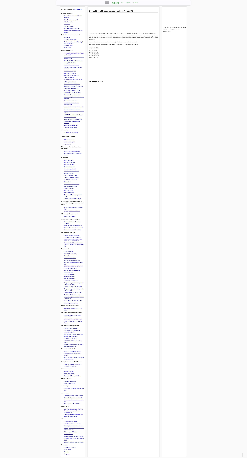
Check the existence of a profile (71, 88)
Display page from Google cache (72, 151)
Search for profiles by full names (72, 90)
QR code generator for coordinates (72, 423)
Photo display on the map (70, 253)
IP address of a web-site (70, 73)
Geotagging (67, 256)
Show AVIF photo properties (71, 303)
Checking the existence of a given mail (73, 86)
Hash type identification (70, 381)
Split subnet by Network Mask (71, 171)
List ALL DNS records (69, 77)
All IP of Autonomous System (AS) (72, 28)
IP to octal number (68, 190)
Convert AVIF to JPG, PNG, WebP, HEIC (73, 300)
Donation (128, 2)
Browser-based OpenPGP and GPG (72, 230)
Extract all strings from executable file (73, 398)
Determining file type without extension (73, 395)
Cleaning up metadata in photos (72, 260)
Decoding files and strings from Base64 (73, 227)
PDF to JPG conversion (69, 274)
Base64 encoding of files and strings (73, 225)
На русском (67, 454)
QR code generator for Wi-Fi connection (73, 436)
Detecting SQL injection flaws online (73, 319)
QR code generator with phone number (73, 426)
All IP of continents (68, 26)
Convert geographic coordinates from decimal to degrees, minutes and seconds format (73, 410)
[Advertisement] (113, 23)
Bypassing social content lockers (72, 211)
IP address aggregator (69, 166)
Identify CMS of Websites (70, 63)
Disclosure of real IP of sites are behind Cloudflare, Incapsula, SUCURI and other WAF (74, 244)
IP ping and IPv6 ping (69, 373)
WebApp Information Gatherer (71, 65)
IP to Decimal (67, 182)
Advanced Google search (70, 216)
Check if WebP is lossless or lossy (72, 295)
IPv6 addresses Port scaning (71, 336)
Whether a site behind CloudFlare (72, 235)
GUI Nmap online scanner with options (73, 334)
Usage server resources (70, 447)
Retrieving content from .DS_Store (72, 403)
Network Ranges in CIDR (70, 169)
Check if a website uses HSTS (71, 125)
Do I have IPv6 (67, 47)
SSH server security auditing (71, 132)
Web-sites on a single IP (70, 71)
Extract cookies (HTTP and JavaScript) (73, 119)
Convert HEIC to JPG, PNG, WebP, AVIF (73, 286)
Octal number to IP (68, 188)
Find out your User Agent (70, 39)
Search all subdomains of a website (72, 351)
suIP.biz (115, 2)
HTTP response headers (70, 82)
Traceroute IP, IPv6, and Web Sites (72, 376)
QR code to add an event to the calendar (74, 442)
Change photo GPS (68, 251)
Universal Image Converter (70, 268)
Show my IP (67, 37)
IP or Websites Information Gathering (73, 60)
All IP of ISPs (67, 24)
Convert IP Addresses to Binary (71, 177)
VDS (122, 2)
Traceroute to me (68, 45)
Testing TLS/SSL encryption (70, 338)
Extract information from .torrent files (73, 266)
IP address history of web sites (71, 75)
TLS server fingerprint (69, 142)
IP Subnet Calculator (69, 160)
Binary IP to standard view (70, 175)
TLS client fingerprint (69, 140)
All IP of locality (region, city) (71, 19)
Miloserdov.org (78, 9)
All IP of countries (68, 22)
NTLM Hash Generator (69, 383)
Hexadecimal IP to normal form (71, 184)
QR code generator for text (70, 421)
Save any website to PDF (70, 117)
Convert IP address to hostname (72, 94)
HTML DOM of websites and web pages (73, 115)
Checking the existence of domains (72, 92)
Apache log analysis (69, 371)
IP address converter (69, 164)
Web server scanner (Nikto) (70, 328)
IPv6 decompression (69, 192)
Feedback (135, 2)
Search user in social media (70, 100)
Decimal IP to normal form (70, 179)
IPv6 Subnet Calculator (69, 162)
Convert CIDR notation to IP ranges (72, 198)
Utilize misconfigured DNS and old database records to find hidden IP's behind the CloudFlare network (73, 239)
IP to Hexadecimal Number (70, 186)
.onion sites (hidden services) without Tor (74, 106)
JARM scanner (67, 144)
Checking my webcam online (71, 280)
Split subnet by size (68, 173)
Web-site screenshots (69, 278)
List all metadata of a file (70, 258)
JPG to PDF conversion (69, 276)
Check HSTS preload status (70, 127)
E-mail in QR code (68, 434)
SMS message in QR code (70, 432)
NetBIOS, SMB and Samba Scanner (72, 109)
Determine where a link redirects (72, 84)
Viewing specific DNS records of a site (73, 79)
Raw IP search (67, 449)
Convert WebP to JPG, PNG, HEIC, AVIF (73, 292)
